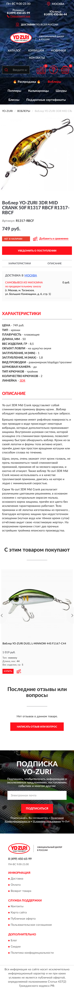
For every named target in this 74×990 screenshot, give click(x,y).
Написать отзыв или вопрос (37, 727)
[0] (65, 70)
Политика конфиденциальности (32, 952)
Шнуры (61, 90)
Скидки (16, 946)
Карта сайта (19, 912)
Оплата (16, 884)
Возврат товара (21, 891)
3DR (22, 380)
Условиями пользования (47, 821)
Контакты (37, 57)
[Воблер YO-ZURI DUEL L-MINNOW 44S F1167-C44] (37, 605)
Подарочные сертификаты (46, 99)
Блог (14, 940)
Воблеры (54, 81)
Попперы (14, 90)
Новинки (58, 50)
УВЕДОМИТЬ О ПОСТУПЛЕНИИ (37, 251)
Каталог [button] (14, 50)
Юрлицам (36, 50)
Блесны (13, 99)
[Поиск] (6, 70)
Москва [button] (30, 275)
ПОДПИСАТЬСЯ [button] (37, 808)
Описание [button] (54, 263)
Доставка (17, 878)
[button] (18, 16)
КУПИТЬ (8, 671)
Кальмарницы (38, 90)
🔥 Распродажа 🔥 (27, 81)
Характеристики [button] (19, 263)
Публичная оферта (23, 919)
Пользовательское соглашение (31, 925)
